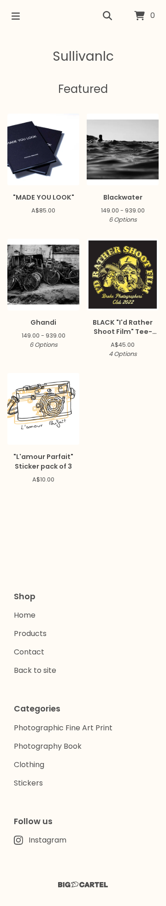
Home (25, 615)
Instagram (47, 840)
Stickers (28, 783)
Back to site (35, 670)
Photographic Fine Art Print (63, 728)
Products (30, 633)
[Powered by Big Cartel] (83, 884)
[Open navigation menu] (15, 16)
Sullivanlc (83, 56)
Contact (29, 652)
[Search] (107, 16)
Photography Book (48, 746)
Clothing (29, 764)
